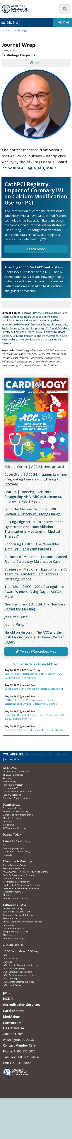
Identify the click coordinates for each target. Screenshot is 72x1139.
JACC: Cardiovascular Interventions (20, 975)
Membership (11, 804)
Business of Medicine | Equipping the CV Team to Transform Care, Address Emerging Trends (35, 574)
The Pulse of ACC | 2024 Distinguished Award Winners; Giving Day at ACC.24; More (34, 591)
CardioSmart (13, 1010)
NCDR (8, 998)
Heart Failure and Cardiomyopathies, (38, 320)
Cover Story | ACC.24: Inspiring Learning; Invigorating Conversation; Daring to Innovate (35, 479)
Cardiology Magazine (13, 848)
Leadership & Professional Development (23, 885)
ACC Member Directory (14, 828)
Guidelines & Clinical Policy (16, 851)
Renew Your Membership (16, 811)
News (5, 844)
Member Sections (12, 818)
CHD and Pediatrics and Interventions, (36, 336)
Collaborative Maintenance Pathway (21, 888)
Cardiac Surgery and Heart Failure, (22, 332)
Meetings (7, 895)
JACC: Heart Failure (12, 985)
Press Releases (35, 1106)
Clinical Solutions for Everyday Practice (22, 921)
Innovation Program (13, 784)
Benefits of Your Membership (18, 814)
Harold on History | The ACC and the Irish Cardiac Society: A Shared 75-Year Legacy (34, 637)
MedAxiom (11, 1016)
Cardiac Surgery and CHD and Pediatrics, (45, 328)
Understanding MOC (13, 891)
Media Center (11, 1102)
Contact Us (12, 1022)
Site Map (59, 1117)
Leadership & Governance (16, 771)
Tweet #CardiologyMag (37, 651)
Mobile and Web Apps (14, 938)
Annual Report (24, 1113)
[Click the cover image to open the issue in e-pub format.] (36, 419)
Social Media (52, 1106)
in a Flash (15, 617)
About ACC (10, 768)
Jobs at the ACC (10, 788)
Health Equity (9, 781)
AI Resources (9, 935)
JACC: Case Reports (12, 978)
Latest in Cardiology (50, 754)
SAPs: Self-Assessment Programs (19, 875)
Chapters (7, 821)
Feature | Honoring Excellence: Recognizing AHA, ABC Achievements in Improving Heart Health (34, 497)
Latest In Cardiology (16, 841)
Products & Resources (14, 868)
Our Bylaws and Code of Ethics (18, 791)
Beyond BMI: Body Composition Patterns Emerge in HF (34, 688)
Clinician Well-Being (13, 908)
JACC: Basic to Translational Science (20, 965)
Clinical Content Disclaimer (22, 1110)
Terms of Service (26, 1117)
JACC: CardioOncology (14, 968)
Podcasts (7, 854)
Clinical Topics (13, 944)
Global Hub (8, 824)
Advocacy (8, 778)
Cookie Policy (45, 1117)
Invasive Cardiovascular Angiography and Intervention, (34, 324)
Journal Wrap (14, 624)
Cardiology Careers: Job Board (18, 915)
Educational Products (13, 928)
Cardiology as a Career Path (16, 911)
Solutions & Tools (14, 904)
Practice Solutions (12, 918)
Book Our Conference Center (18, 798)
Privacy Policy (42, 1113)
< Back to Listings (15, 30)
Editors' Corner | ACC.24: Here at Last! (34, 466)
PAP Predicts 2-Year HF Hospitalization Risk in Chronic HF (36, 730)
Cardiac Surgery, (32, 313)
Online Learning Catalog (15, 865)
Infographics (9, 925)
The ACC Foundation (13, 774)
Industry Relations (12, 794)
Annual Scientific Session (15, 898)
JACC (5, 955)
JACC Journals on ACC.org (20, 951)
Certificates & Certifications (16, 881)
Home (29, 754)
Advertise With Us (30, 1102)
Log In (60, 22)
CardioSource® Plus (13, 878)
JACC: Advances (10, 958)
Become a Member (13, 808)
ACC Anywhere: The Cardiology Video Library (25, 871)
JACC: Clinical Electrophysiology (18, 981)
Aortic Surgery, (11, 328)
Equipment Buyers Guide (16, 931)
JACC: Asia (7, 961)
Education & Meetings (17, 861)
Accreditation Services (21, 1004)
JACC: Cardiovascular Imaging (17, 971)
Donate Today (12, 834)
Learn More (36, 249)
